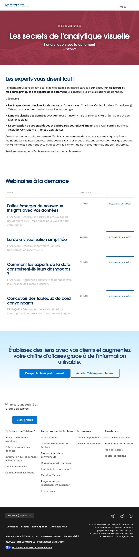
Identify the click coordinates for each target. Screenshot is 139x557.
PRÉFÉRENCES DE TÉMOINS (51, 541)
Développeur (39, 526)
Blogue (25, 526)
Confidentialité (71, 536)
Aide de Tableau (114, 449)
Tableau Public (49, 437)
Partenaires (83, 431)
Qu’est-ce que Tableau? (20, 431)
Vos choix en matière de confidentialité (32, 547)
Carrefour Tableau (51, 475)
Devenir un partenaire (88, 443)
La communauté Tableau (57, 431)
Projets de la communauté (56, 469)
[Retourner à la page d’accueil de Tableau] (17, 6)
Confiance (12, 526)
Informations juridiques (17, 536)
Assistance (111, 431)
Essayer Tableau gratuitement (44, 373)
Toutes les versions (115, 455)
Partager (70, 49)
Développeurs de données (56, 462)
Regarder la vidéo (120, 204)
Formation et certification (119, 443)
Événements (48, 490)
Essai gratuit (25, 420)
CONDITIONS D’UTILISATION (47, 536)
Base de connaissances (118, 437)
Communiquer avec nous (19, 472)
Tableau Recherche (16, 466)
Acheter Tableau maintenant (95, 373)
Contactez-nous (58, 526)
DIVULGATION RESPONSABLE (20, 541)
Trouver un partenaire (88, 437)
